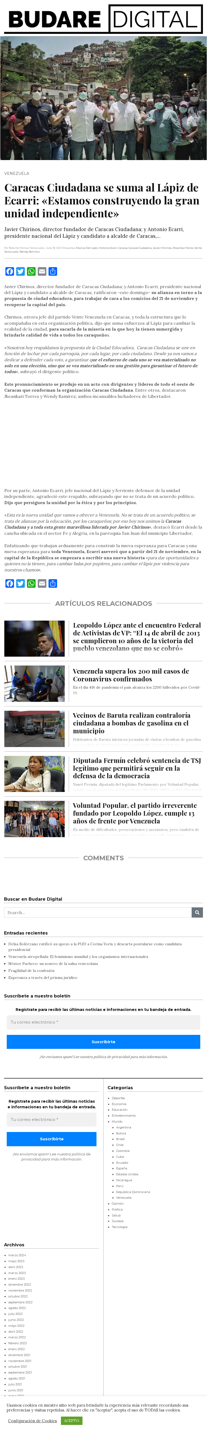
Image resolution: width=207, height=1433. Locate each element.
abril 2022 (15, 1331)
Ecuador (122, 1163)
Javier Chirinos (162, 247)
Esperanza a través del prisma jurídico (42, 977)
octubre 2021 (17, 1366)
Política (117, 1209)
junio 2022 (16, 1320)
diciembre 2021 (19, 1355)
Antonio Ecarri (108, 247)
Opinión (118, 1203)
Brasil (120, 1139)
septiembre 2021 (20, 1372)
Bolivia (121, 1133)
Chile (119, 1145)
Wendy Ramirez (29, 251)
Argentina (123, 1127)
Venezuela (16, 173)
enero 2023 (16, 1278)
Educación (119, 1110)
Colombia (123, 1151)
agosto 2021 (16, 1378)
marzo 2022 (17, 1337)
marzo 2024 (17, 1255)
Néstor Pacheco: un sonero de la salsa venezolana (53, 963)
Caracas (122, 247)
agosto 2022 (17, 1308)
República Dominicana (133, 1192)
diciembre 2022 (19, 1284)
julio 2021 (15, 1384)
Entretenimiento (124, 1115)
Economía (119, 1104)
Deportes (118, 1098)
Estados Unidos (127, 1174)
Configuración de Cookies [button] (32, 1420)
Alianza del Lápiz (87, 247)
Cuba (120, 1157)
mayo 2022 (16, 1326)
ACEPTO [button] (71, 1420)
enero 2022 (16, 1349)
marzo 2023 (17, 1273)
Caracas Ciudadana (140, 247)
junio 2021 (15, 1390)
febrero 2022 (17, 1343)
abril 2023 (15, 1267)
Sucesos (117, 1221)
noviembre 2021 (19, 1361)
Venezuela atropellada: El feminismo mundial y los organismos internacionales (78, 956)
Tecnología (119, 1227)
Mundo (117, 1121)
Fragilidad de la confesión (31, 970)
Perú (119, 1186)
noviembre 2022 (20, 1290)
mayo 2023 (16, 1261)
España (121, 1168)
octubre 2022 (18, 1296)
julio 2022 (15, 1314)
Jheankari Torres (182, 247)
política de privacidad (112, 1057)
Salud (116, 1215)
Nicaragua (124, 1180)
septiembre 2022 (20, 1302)
